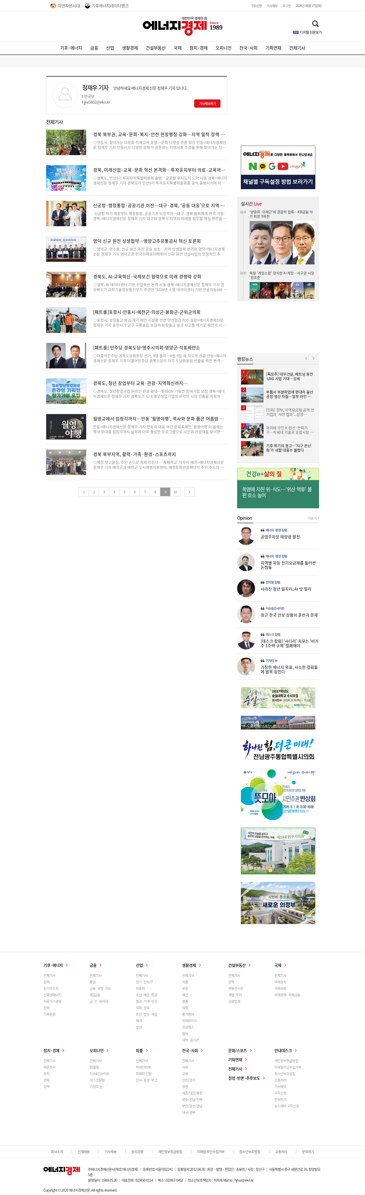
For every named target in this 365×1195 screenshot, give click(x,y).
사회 (185, 1067)
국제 (178, 47)
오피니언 (223, 47)
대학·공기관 (190, 1039)
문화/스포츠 (237, 1050)
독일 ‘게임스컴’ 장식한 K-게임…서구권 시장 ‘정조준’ (282, 272)
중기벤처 (188, 1014)
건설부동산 (156, 47)
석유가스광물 (52, 1001)
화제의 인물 (143, 1073)
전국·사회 (248, 47)
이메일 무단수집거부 (210, 1151)
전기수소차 (50, 988)
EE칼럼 (94, 1067)
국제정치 (280, 981)
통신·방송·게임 (146, 1014)
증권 (93, 981)
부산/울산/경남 (192, 1105)
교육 (185, 1073)
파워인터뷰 (143, 1067)
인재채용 (84, 1151)
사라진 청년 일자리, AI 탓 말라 (286, 589)
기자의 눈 (271, 660)
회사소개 (57, 1151)
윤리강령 (137, 1151)
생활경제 (130, 47)
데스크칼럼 (97, 1079)
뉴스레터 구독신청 (286, 1105)
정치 (46, 1073)
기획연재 (273, 47)
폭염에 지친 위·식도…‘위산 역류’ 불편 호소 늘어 (277, 492)
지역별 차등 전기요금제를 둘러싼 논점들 (288, 564)
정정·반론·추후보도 (244, 1078)
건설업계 (234, 1001)
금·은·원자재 (99, 1001)
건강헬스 (188, 1026)
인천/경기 (188, 1079)
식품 (185, 981)
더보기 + (313, 518)
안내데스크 (283, 1050)
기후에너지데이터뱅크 (110, 5)
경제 (46, 1079)
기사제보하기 (207, 103)
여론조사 (49, 1067)
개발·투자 (235, 994)
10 (175, 491)
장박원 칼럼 (273, 582)
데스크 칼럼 (273, 634)
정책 (46, 981)
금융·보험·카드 (100, 988)
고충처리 (280, 1079)
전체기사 (297, 47)
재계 (139, 1020)
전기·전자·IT (144, 981)
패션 (185, 994)
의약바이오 (189, 1020)
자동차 (140, 988)
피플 (139, 1050)
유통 (185, 988)
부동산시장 (235, 988)
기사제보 (272, 5)
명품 (185, 1001)
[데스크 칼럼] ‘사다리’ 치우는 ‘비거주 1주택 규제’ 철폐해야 (290, 643)
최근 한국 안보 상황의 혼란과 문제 (289, 615)
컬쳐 (185, 1033)
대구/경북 (188, 1112)
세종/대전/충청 (192, 1092)
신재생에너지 (52, 994)
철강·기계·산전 (146, 1001)
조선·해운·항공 (146, 994)
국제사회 (280, 988)
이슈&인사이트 (275, 608)
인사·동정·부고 (146, 1079)
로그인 (287, 5)
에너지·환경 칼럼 (276, 530)
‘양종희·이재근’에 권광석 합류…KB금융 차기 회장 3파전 (281, 211)
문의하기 (280, 1099)
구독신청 (256, 5)
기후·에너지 (71, 47)
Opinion (244, 518)
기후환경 (49, 1014)
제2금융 (95, 994)
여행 (185, 1007)
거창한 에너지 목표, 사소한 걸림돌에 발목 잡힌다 (289, 669)
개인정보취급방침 (286, 1060)
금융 (94, 47)
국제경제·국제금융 (287, 994)
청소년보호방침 (284, 1073)
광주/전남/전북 (192, 1099)
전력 (46, 1007)
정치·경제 (198, 47)
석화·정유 (142, 1007)
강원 (185, 1086)
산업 (110, 47)
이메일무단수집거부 (287, 1067)
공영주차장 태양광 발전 (280, 536)
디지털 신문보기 (311, 32)
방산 (139, 1026)
